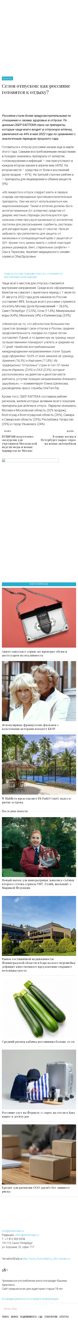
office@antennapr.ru (27, 1235)
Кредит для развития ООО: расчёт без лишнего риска (36, 1189)
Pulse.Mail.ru (44, 1258)
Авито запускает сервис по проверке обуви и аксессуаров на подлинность (34, 653)
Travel (7, 78)
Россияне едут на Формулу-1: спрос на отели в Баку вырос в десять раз (38, 1114)
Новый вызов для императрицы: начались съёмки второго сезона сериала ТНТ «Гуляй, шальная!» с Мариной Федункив (38, 884)
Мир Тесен (29, 1258)
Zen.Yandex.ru (61, 1258)
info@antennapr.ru (13, 1231)
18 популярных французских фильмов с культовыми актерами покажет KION (30, 727)
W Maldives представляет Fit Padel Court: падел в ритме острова (36, 800)
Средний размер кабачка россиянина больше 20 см (38, 1041)
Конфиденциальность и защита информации (30, 1298)
